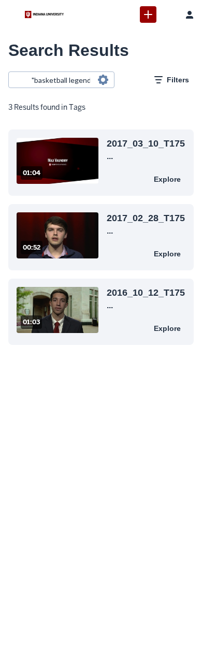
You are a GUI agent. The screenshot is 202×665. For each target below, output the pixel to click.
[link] (148, 14)
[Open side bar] (12, 14)
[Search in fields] (103, 79)
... (146, 149)
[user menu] (189, 14)
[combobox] (61, 80)
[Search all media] (169, 14)
